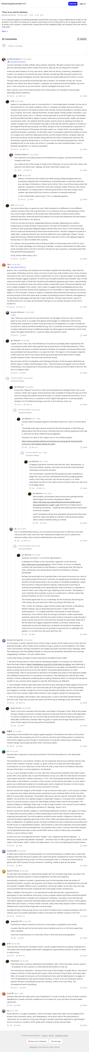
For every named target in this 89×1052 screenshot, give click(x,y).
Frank (9, 993)
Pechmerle (15, 961)
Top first (83, 39)
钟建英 (9, 731)
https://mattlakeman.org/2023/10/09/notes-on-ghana (48, 664)
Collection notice (61, 1035)
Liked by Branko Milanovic (18, 62)
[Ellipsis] (86, 59)
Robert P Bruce (13, 871)
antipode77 (15, 921)
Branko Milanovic (9, 15)
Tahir (9, 264)
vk (8, 751)
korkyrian (11, 851)
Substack (33, 1047)
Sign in (83, 4)
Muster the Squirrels (15, 640)
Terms (51, 1035)
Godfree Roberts (13, 59)
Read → (5, 31)
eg (15, 528)
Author (13, 315)
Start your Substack (38, 1041)
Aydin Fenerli (16, 708)
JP (11, 101)
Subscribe (72, 4)
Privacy (44, 1035)
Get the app (56, 1041)
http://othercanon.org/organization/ (36, 564)
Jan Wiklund (15, 340)
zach (12, 205)
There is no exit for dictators (15, 12)
